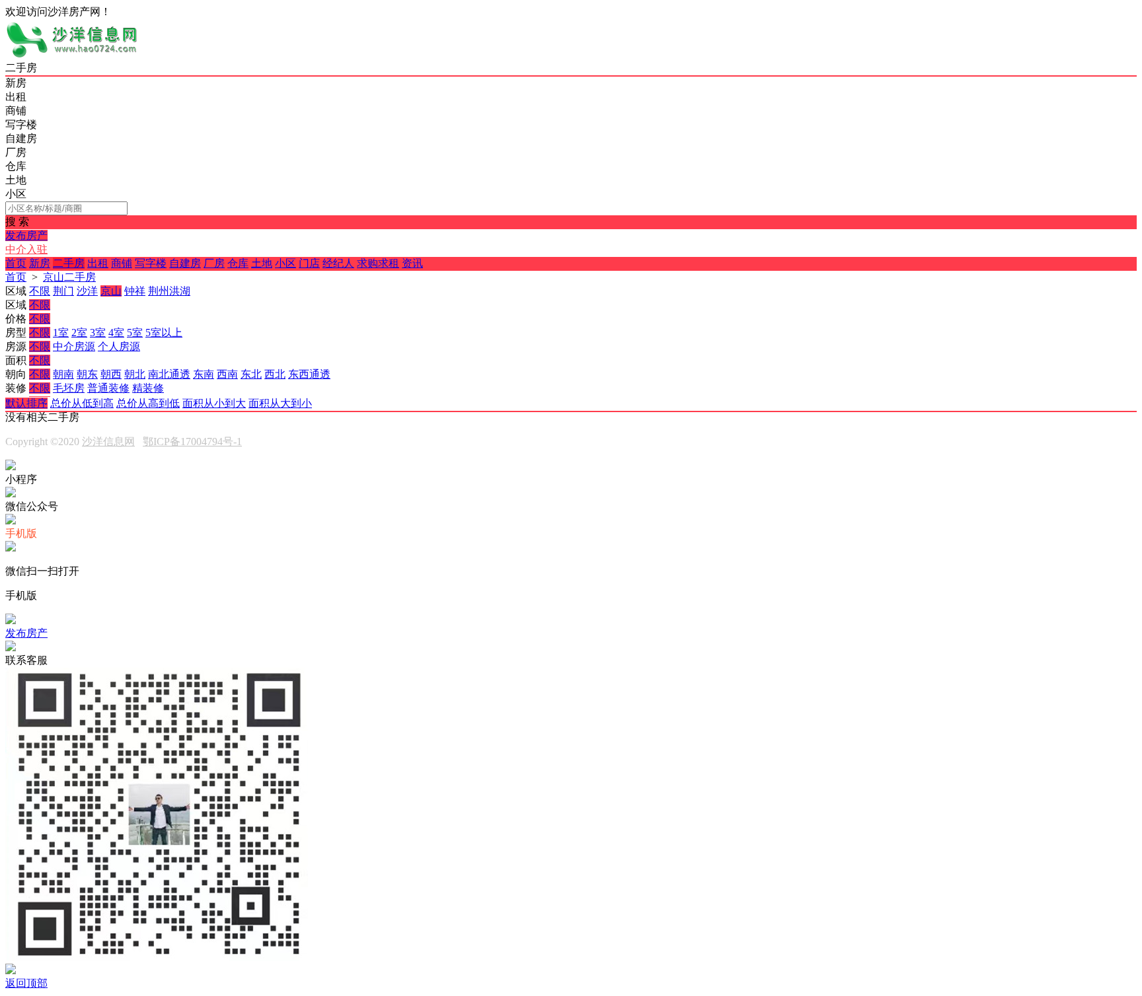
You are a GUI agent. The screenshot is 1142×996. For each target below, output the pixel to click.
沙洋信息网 (108, 441)
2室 (79, 332)
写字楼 (151, 263)
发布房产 (26, 235)
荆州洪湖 (169, 291)
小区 (285, 263)
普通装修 (108, 388)
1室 (61, 332)
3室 (98, 332)
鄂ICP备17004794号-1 (192, 441)
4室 (116, 332)
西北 (275, 374)
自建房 (185, 263)
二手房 (69, 263)
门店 (309, 263)
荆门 (63, 291)
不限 (39, 291)
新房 (39, 263)
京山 (111, 291)
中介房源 (74, 346)
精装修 (148, 388)
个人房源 (119, 346)
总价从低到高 (82, 403)
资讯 (412, 263)
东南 (203, 374)
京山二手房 (69, 277)
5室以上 (163, 332)
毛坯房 (69, 388)
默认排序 (26, 403)
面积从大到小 (280, 403)
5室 (135, 332)
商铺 (121, 263)
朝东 (87, 374)
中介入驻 (26, 249)
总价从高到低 (148, 403)
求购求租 (378, 263)
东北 (251, 374)
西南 (227, 374)
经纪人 (338, 263)
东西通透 (309, 374)
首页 (15, 263)
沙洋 (87, 291)
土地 (261, 263)
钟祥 (134, 291)
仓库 (237, 263)
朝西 (111, 374)
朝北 (134, 374)
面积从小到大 (214, 403)
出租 (97, 263)
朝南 (63, 374)
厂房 (214, 263)
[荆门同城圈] (71, 55)
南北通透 (169, 374)
